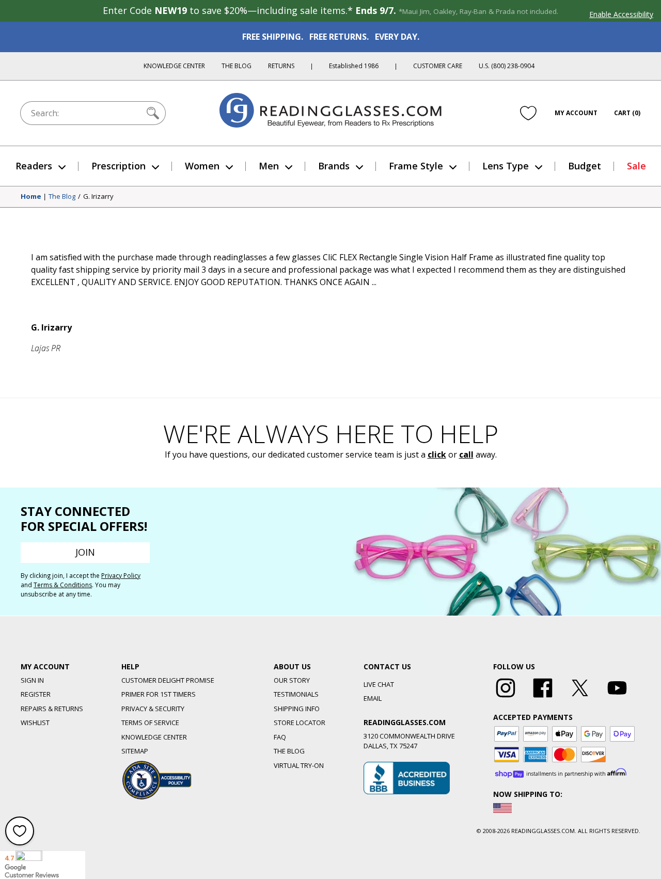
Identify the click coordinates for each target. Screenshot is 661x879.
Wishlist (35, 722)
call (466, 454)
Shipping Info (297, 708)
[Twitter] (580, 697)
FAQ (280, 737)
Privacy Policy (120, 575)
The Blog (236, 65)
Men (269, 166)
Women (202, 166)
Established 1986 (354, 65)
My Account (576, 112)
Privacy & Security (152, 708)
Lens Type (505, 166)
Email (373, 698)
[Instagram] (505, 697)
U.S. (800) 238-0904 (506, 65)
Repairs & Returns (52, 708)
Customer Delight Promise (167, 680)
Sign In (32, 680)
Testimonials (296, 694)
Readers (33, 166)
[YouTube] (617, 697)
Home (31, 197)
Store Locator (299, 722)
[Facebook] (542, 697)
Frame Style (416, 166)
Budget (584, 166)
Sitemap (134, 751)
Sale (636, 166)
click (437, 454)
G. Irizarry (98, 197)
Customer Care (437, 65)
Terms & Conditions (63, 584)
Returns (281, 65)
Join (85, 552)
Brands (334, 166)
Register (36, 694)
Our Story (292, 680)
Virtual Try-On (299, 765)
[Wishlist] (528, 113)
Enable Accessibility (621, 14)
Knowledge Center (174, 65)
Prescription (118, 166)
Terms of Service (150, 722)
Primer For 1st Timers (158, 694)
